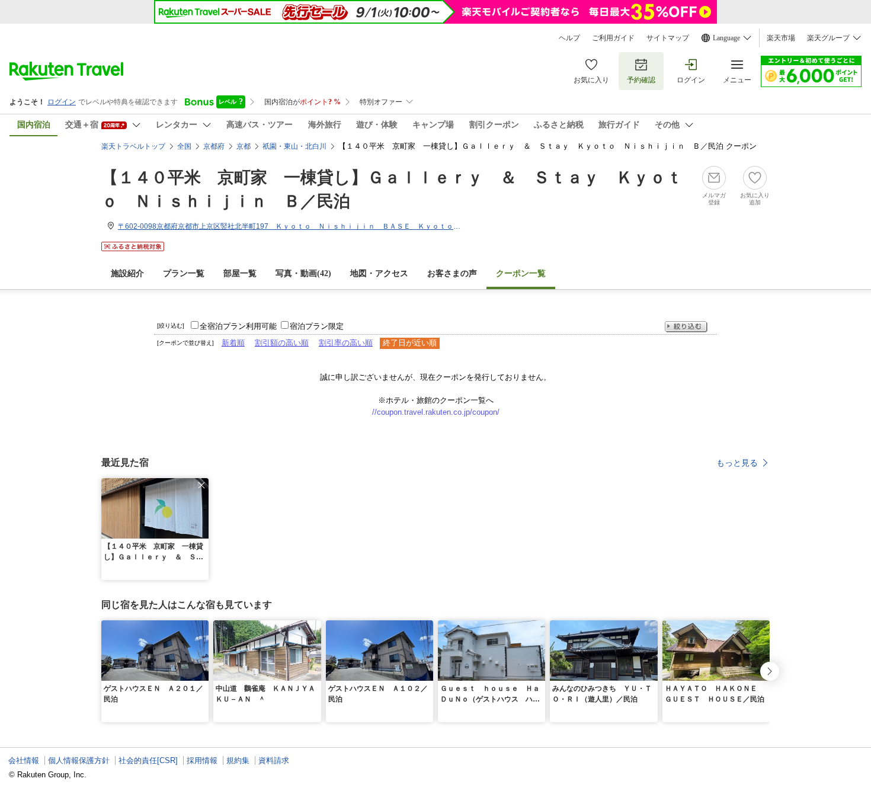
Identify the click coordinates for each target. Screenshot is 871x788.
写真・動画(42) (303, 273)
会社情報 (23, 760)
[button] (201, 485)
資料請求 (273, 760)
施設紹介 (127, 273)
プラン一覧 (183, 273)
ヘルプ (569, 38)
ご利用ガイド (613, 38)
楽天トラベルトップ (133, 146)
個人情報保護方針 (79, 760)
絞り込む (686, 326)
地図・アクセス (379, 273)
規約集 (237, 760)
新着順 (233, 342)
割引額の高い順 (282, 342)
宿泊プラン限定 (317, 326)
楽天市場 (781, 38)
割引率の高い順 (346, 342)
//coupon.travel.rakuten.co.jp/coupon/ (435, 412)
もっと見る (737, 462)
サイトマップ (667, 38)
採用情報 (202, 760)
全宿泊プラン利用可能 (238, 326)
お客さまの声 (452, 273)
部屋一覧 (240, 273)
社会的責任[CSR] (148, 760)
